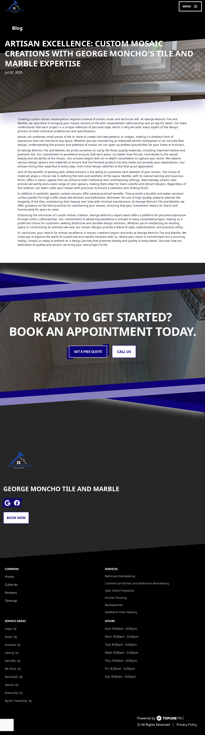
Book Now (16, 518)
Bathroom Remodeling (120, 576)
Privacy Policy (187, 724)
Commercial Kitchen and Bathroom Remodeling (137, 583)
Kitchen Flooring (116, 598)
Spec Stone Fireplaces (119, 590)
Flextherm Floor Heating (121, 612)
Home (9, 576)
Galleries (11, 584)
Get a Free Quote (88, 351)
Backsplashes (114, 605)
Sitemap (11, 600)
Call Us (124, 351)
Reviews (11, 592)
